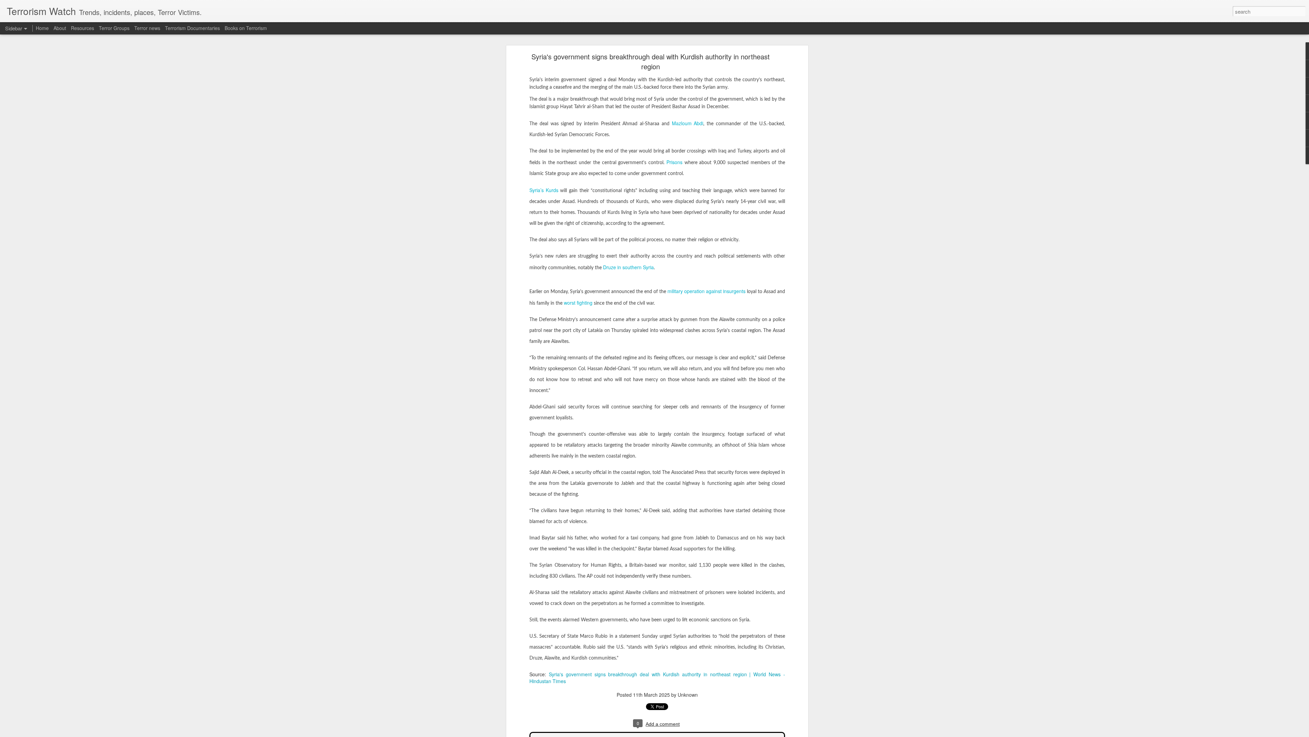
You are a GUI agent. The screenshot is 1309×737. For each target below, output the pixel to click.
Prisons (674, 162)
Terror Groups (114, 28)
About (60, 28)
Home (42, 28)
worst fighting (578, 302)
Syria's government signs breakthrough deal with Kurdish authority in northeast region (650, 61)
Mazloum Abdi (688, 123)
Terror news (147, 28)
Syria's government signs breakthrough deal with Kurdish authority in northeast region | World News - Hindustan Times (657, 677)
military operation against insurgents (706, 291)
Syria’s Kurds (543, 190)
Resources (82, 28)
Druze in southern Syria (628, 267)
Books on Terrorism (246, 28)
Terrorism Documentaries (192, 28)
